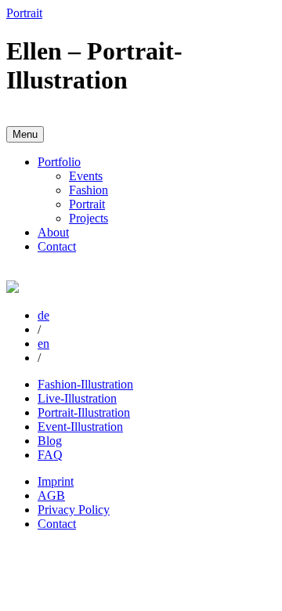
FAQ (50, 454)
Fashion (88, 190)
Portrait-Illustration (84, 412)
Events (86, 176)
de (43, 315)
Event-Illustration (80, 426)
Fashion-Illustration (85, 384)
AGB (51, 495)
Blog (50, 440)
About (53, 232)
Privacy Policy (74, 509)
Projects (88, 218)
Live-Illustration (77, 398)
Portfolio (59, 161)
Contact (57, 246)
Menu (25, 134)
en (43, 343)
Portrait (87, 204)
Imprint (56, 481)
